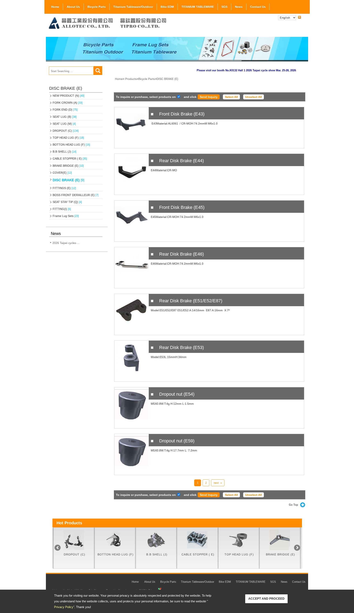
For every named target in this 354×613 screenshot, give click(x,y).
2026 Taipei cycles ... (65, 243)
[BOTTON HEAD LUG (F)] (84, 540)
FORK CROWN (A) (68, 102)
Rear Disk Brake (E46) (181, 254)
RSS (299, 17)
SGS (224, 6)
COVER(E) (62, 172)
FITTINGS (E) (64, 188)
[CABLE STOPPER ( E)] (166, 540)
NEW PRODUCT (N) (68, 95)
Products (131, 78)
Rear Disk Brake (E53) (181, 347)
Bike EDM (167, 6)
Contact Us (258, 6)
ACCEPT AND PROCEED (266, 598)
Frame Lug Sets (66, 216)
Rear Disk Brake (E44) (181, 160)
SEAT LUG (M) (64, 123)
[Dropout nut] (132, 407)
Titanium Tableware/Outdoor (133, 6)
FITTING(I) (62, 209)
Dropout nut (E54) (176, 394)
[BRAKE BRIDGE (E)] (249, 540)
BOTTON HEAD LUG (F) (71, 144)
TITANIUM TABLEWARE (198, 6)
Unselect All (253, 97)
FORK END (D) (65, 109)
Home (55, 6)
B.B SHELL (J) (64, 151)
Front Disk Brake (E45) (181, 207)
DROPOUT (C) (66, 130)
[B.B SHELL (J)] (125, 540)
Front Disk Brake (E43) (181, 114)
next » (218, 482)
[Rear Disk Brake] (132, 174)
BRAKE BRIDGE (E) (68, 165)
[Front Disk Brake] (132, 127)
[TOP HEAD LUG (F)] (208, 540)
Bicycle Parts (96, 6)
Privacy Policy (63, 607)
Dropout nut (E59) (176, 440)
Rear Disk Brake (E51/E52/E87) (190, 300)
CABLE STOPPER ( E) (70, 158)
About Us (73, 6)
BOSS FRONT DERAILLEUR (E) (76, 195)
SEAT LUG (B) (65, 116)
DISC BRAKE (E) (68, 180)
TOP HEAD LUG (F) (68, 137)
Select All (231, 97)
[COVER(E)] (290, 540)
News (239, 6)
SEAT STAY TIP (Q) (67, 202)
